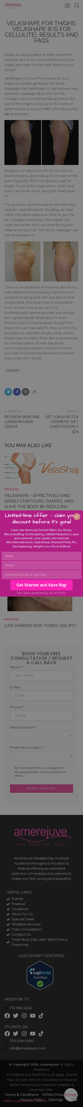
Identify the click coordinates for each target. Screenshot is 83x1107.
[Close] (76, 516)
